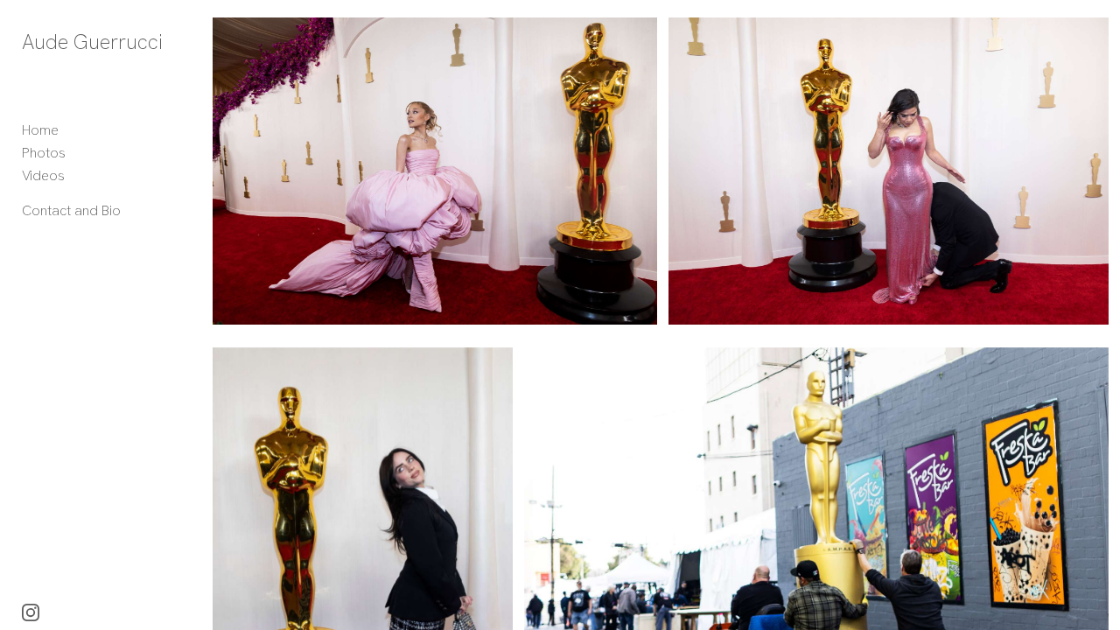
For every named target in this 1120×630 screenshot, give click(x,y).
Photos (44, 153)
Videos (43, 175)
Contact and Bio (71, 210)
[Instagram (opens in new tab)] (30, 612)
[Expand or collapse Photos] (77, 153)
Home (40, 130)
